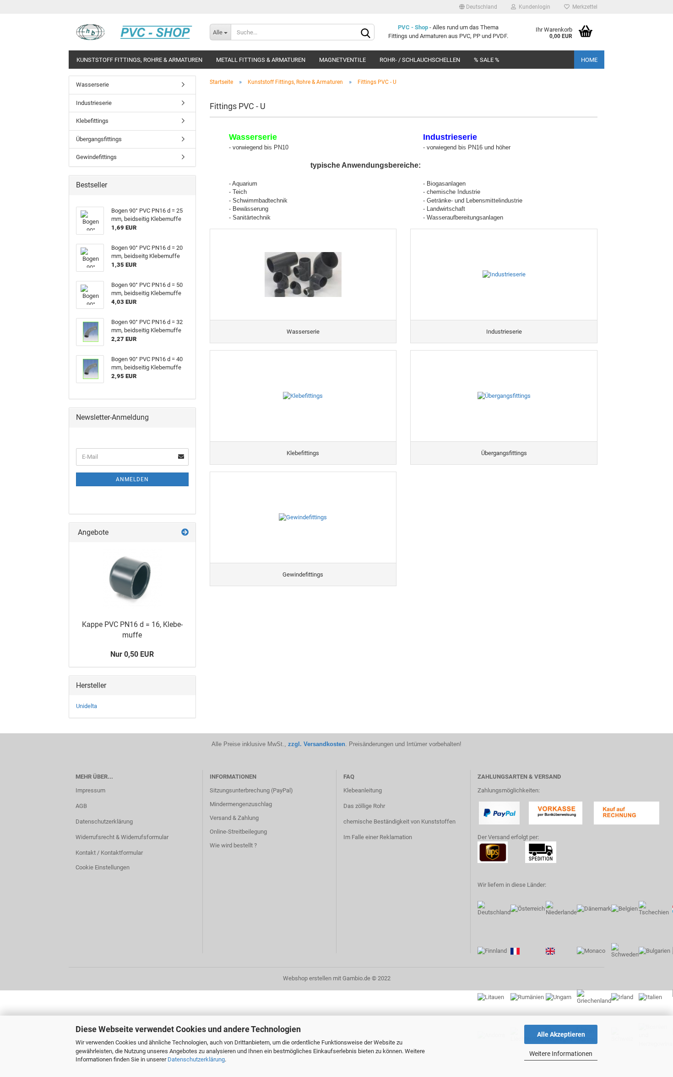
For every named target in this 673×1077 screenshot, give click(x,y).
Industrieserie (94, 102)
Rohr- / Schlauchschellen (420, 59)
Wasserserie (92, 84)
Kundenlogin (533, 7)
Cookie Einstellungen (103, 867)
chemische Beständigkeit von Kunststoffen (399, 821)
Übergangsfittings (99, 139)
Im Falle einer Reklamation (377, 837)
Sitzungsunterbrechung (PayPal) (251, 790)
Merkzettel (583, 7)
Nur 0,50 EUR (132, 654)
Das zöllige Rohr (364, 805)
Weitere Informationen (560, 1053)
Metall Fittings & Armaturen (260, 59)
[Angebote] (185, 533)
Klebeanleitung (362, 790)
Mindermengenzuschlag (241, 804)
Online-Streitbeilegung (238, 831)
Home (589, 59)
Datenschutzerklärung (196, 1059)
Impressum (90, 790)
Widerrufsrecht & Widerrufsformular (122, 837)
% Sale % (486, 59)
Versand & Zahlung (234, 817)
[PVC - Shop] (136, 32)
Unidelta (86, 706)
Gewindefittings (96, 157)
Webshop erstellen (307, 978)
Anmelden (132, 479)
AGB (81, 805)
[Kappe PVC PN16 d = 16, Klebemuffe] (132, 579)
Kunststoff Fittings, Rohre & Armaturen (139, 59)
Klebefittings (92, 120)
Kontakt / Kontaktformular (109, 852)
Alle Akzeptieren (561, 1034)
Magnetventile (342, 59)
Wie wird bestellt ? (233, 845)
